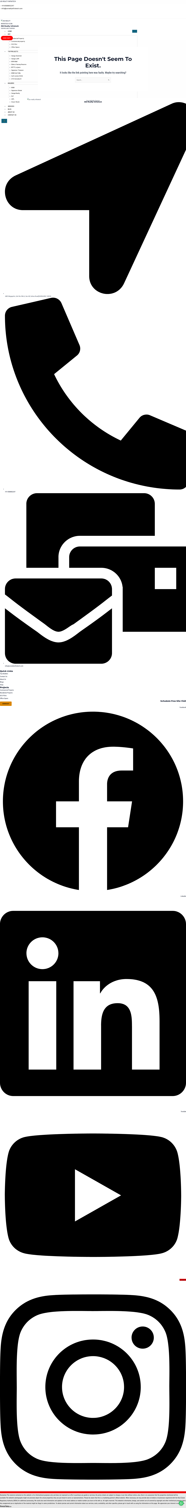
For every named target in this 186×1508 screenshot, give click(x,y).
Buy (9, 34)
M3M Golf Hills (16, 73)
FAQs (1, 685)
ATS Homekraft (16, 79)
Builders (11, 83)
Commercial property (18, 41)
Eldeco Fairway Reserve (18, 64)
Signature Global (16, 90)
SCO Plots (3, 696)
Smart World (15, 102)
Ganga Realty (15, 93)
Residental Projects (6, 693)
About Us (3, 679)
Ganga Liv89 (15, 59)
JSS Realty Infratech (10, 26)
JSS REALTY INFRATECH (8, 1)
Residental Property (17, 38)
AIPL (12, 99)
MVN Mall (14, 61)
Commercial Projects (7, 690)
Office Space (15, 47)
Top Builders (4, 674)
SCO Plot (14, 44)
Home (10, 31)
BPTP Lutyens (15, 67)
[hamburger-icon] (134, 31)
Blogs (2, 682)
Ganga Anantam (16, 56)
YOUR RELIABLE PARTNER (8, 28)
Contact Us (3, 676)
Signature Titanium (17, 70)
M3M (12, 87)
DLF (12, 96)
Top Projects (13, 51)
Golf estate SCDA (17, 76)
